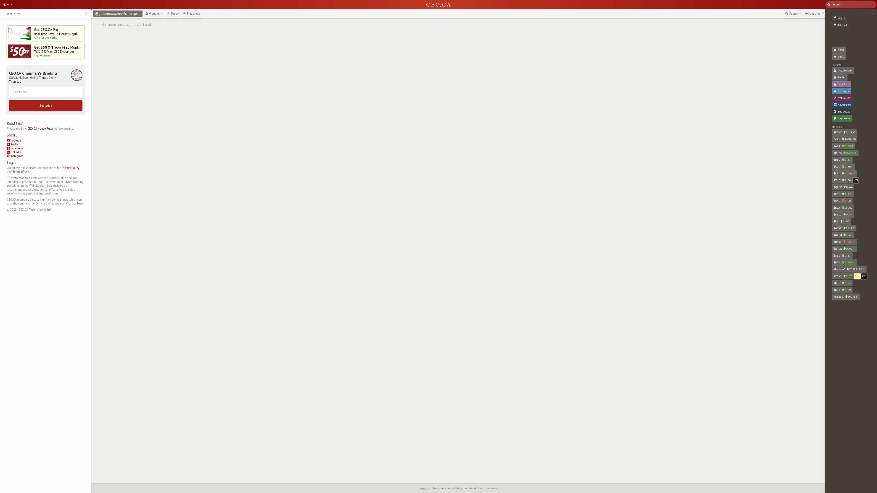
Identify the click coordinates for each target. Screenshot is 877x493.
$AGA (842, 146)
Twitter (14, 144)
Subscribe (46, 105)
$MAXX (843, 132)
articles (844, 98)
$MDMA (844, 153)
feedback (844, 118)
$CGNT (843, 276)
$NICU (843, 235)
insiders (844, 111)
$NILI (843, 214)
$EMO (843, 194)
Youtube (15, 140)
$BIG (842, 159)
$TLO (842, 180)
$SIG (842, 255)
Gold (845, 139)
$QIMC (843, 187)
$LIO (843, 173)
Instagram (16, 156)
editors (843, 91)
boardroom (845, 70)
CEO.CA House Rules (40, 129)
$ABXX (844, 228)
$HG (841, 221)
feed (841, 56)
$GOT (842, 166)
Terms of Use (20, 172)
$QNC (842, 200)
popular (843, 84)
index (842, 77)
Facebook (16, 148)
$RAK (843, 262)
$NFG (842, 283)
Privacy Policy (70, 168)
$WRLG (843, 248)
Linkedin (15, 152)
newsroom (844, 104)
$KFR (842, 289)
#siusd (845, 296)
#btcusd (848, 269)
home (841, 49)
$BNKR (843, 242)
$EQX (843, 207)
